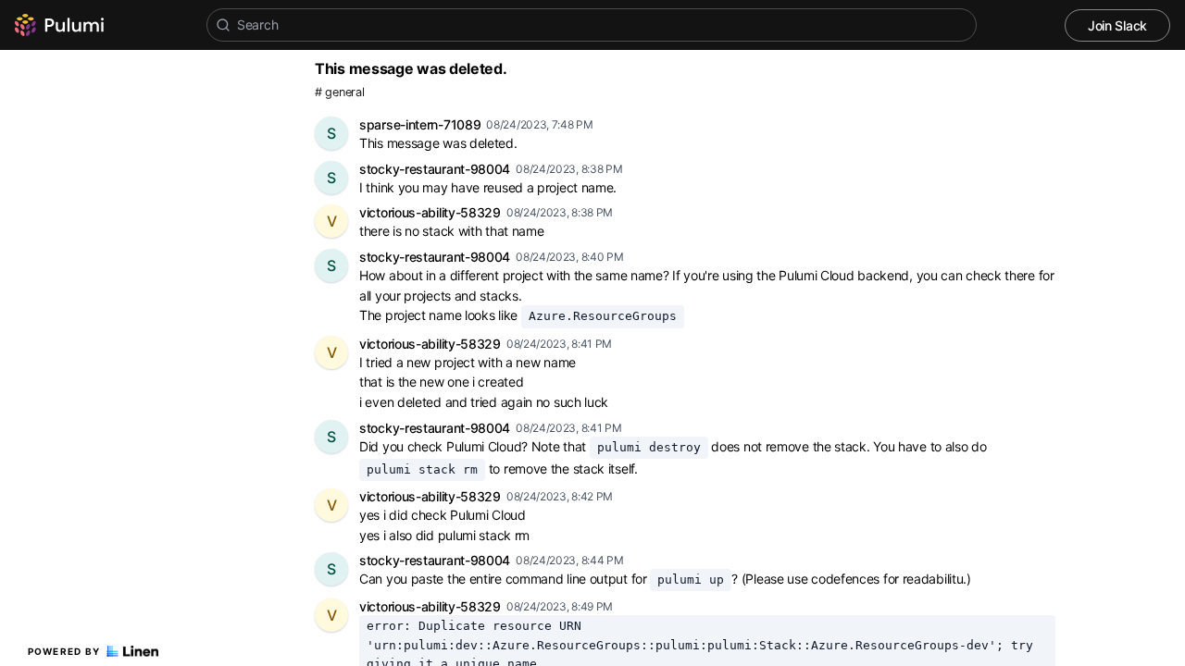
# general (339, 92)
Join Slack (1117, 25)
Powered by (64, 651)
